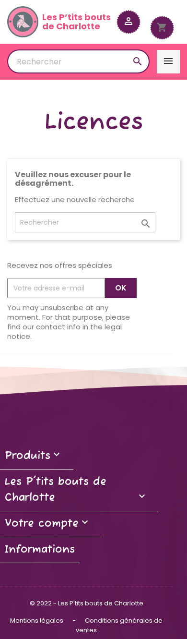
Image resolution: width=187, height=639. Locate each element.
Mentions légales (37, 620)
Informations (40, 549)
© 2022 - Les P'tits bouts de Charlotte (86, 603)
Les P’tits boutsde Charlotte (76, 22)
